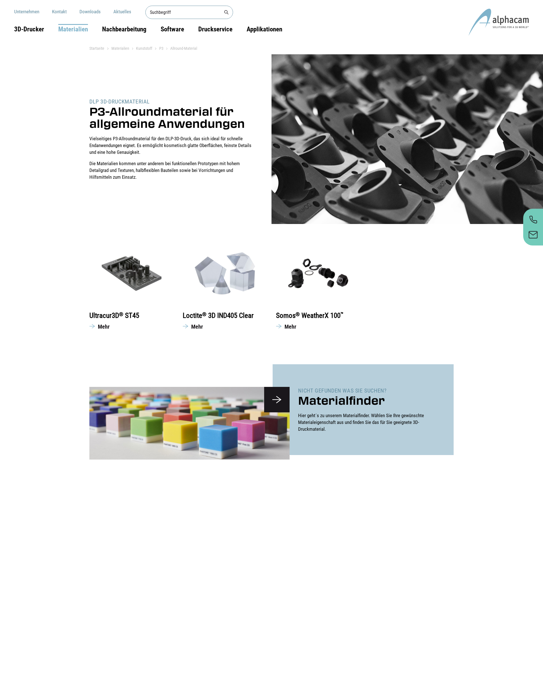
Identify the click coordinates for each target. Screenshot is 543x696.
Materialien (73, 29)
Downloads (90, 11)
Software (172, 29)
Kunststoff (144, 48)
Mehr (104, 326)
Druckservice (215, 29)
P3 (161, 48)
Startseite (96, 48)
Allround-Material (183, 48)
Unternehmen (26, 11)
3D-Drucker (29, 29)
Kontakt (59, 11)
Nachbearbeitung (124, 29)
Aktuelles (122, 11)
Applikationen (264, 29)
